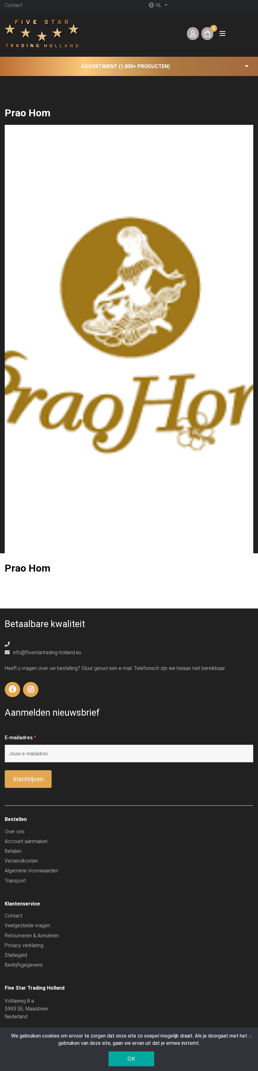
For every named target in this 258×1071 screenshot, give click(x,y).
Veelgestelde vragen (27, 925)
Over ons (15, 832)
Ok (131, 1059)
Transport (15, 881)
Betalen (13, 851)
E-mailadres (20, 738)
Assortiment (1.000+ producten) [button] (125, 66)
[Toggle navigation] (222, 33)
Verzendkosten (21, 861)
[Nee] (250, 1036)
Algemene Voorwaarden (31, 871)
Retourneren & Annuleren (32, 936)
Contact (13, 5)
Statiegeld (16, 955)
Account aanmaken (26, 841)
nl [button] (158, 5)
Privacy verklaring (24, 945)
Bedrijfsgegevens (24, 965)
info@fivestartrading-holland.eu (46, 652)
